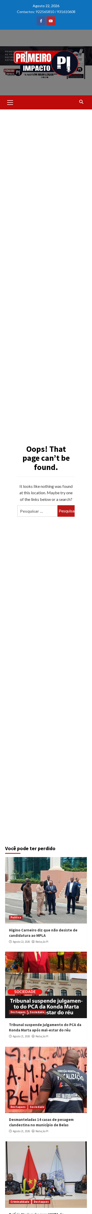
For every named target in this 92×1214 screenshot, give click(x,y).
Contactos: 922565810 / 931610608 (46, 11)
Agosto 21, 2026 (21, 1036)
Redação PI (42, 941)
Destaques (18, 1012)
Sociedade (37, 1012)
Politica (15, 917)
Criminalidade (19, 1202)
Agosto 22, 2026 (21, 941)
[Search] (81, 102)
